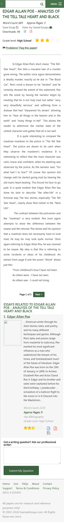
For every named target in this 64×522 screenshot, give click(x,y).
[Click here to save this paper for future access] (48, 432)
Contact (47, 483)
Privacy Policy (51, 488)
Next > (38, 294)
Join (15, 483)
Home (6, 483)
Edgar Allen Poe (18, 316)
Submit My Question (21, 470)
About (35, 483)
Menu (54, 3)
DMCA (18, 516)
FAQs (25, 483)
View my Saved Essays (35, 27)
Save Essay (9, 27)
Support (7, 488)
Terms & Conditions (27, 488)
